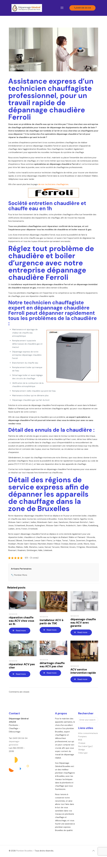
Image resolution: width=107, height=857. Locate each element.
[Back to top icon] (93, 850)
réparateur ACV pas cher (22, 665)
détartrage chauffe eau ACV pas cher (52, 664)
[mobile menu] (62, 8)
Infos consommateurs (88, 733)
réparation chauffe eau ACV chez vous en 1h (21, 621)
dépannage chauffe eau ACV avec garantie (83, 622)
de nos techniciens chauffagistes (53, 184)
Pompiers (82, 736)
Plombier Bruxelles (24, 850)
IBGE (80, 739)
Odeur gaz (83, 753)
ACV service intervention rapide (83, 671)
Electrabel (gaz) (85, 746)
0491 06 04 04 (83, 8)
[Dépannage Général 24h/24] (26, 8)
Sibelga (81, 749)
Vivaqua (81, 743)
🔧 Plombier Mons (19, 575)
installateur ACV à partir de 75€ (51, 621)
